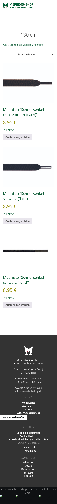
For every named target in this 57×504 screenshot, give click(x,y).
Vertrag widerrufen (13, 417)
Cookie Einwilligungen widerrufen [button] (28, 439)
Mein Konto (28, 402)
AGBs (28, 466)
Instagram (29, 451)
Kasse (28, 409)
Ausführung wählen (17, 137)
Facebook (29, 447)
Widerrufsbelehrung (28, 413)
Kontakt (28, 476)
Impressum (28, 472)
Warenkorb (28, 406)
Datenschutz (28, 469)
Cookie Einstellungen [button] (29, 432)
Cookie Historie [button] (28, 436)
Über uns (28, 462)
